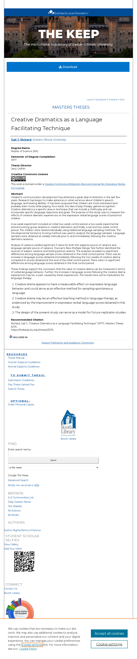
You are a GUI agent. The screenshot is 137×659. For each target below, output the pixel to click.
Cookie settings (32, 644)
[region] (68, 638)
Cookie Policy (28, 648)
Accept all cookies (109, 633)
